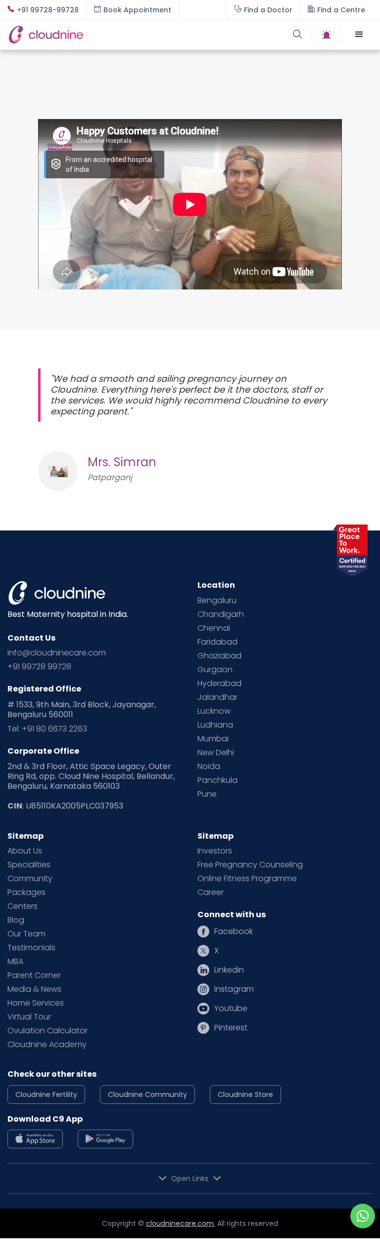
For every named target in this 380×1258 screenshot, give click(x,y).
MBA (15, 961)
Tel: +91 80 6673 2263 (47, 729)
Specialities (28, 864)
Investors (214, 851)
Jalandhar (217, 697)
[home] (99, 34)
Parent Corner (34, 975)
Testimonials (31, 947)
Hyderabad (219, 683)
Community (29, 878)
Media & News (34, 989)
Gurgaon (215, 669)
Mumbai (213, 738)
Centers (22, 906)
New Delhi (215, 752)
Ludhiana (215, 725)
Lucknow (214, 711)
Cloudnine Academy (47, 1044)
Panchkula (217, 780)
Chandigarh (220, 614)
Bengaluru (217, 600)
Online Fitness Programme (247, 878)
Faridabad (217, 642)
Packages (26, 892)
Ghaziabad (219, 655)
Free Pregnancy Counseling (250, 864)
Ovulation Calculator (47, 1030)
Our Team (26, 934)
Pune (207, 794)
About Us (24, 851)
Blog (15, 920)
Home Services (35, 1003)
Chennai (213, 628)
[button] (359, 34)
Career (210, 892)
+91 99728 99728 (39, 666)
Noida (208, 766)
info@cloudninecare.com (56, 653)
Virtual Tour (29, 1017)
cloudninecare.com (180, 1223)
